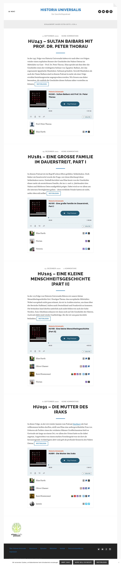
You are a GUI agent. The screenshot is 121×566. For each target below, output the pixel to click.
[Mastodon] (86, 249)
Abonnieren (33, 548)
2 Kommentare (70, 268)
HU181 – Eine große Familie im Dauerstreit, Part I (60, 159)
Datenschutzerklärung (75, 548)
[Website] (83, 132)
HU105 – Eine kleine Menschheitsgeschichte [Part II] (60, 279)
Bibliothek (53, 548)
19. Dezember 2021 (51, 151)
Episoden (43, 548)
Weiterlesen (42, 84)
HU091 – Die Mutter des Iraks (60, 409)
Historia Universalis (61, 10)
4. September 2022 (51, 36)
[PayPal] (88, 366)
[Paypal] (86, 132)
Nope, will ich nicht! (83, 562)
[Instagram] (80, 366)
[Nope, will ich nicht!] (119, 562)
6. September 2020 (50, 401)
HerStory (77, 424)
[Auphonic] (86, 374)
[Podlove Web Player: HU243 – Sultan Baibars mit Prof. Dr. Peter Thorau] (60, 103)
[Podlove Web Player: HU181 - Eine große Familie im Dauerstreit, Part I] (60, 213)
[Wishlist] (88, 132)
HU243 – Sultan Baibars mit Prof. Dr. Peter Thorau (60, 44)
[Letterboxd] (72, 374)
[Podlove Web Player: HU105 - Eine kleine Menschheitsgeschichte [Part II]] (60, 338)
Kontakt (62, 548)
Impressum (13, 552)
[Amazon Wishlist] (88, 241)
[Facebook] (86, 366)
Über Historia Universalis (17, 548)
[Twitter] (86, 504)
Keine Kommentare (70, 36)
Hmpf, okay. (65, 562)
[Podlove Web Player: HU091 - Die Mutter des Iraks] (60, 462)
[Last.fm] (74, 374)
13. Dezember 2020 (53, 268)
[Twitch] (86, 241)
